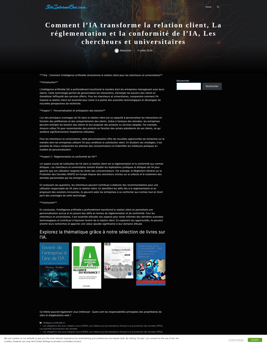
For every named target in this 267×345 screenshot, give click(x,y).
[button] (218, 7)
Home (208, 7)
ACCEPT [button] (255, 340)
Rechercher (183, 80)
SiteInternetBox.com (65, 6)
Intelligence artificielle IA (54, 323)
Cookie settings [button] (236, 340)
